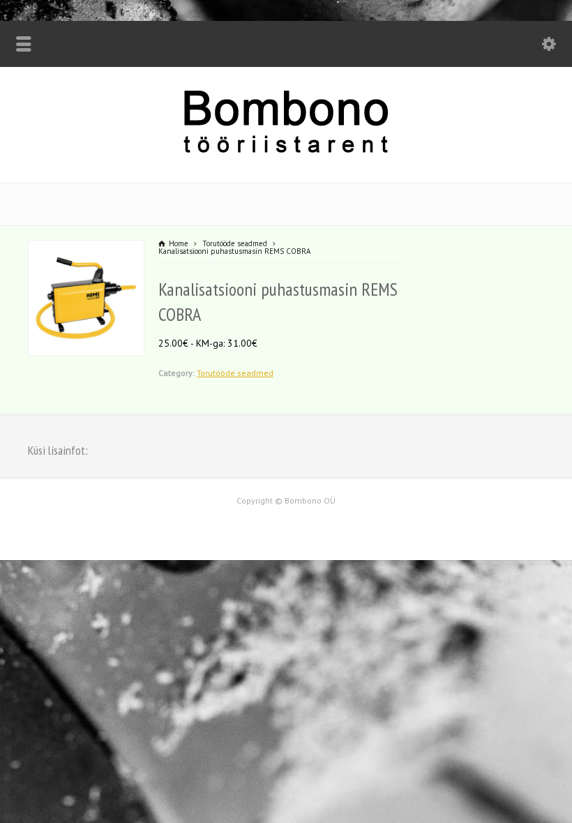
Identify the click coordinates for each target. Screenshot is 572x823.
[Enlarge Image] (85, 249)
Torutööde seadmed (235, 373)
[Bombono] (286, 151)
